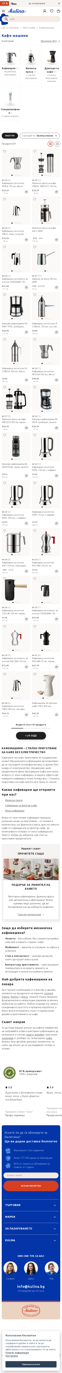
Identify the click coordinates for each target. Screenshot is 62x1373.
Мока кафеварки (14, 810)
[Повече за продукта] (46, 258)
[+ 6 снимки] (46, 162)
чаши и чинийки (35, 1034)
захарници (8, 1038)
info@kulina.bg (31, 1286)
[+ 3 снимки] (46, 210)
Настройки (11, 1356)
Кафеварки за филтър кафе (21, 805)
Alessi (24, 997)
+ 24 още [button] (31, 735)
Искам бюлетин (31, 1186)
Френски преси (13, 800)
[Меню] (3, 11)
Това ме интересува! (29, 914)
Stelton (14, 997)
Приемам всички (31, 1364)
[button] (31, 136)
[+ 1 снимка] (16, 210)
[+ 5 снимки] (16, 162)
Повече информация (17, 1352)
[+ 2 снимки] (16, 446)
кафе (49, 1038)
